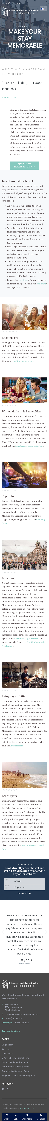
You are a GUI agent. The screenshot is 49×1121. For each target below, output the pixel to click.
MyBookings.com (27, 1108)
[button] (3, 932)
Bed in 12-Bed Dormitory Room (16, 1071)
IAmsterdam (17, 745)
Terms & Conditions (11, 1031)
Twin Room (7, 1049)
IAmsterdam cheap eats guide (29, 445)
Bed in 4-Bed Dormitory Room (15, 1062)
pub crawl (41, 283)
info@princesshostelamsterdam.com (23, 1014)
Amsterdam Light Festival (26, 638)
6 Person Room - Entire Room (15, 1058)
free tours (23, 279)
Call (16, 1118)
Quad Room (7, 1053)
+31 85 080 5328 (22, 1022)
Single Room (7, 1044)
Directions (27, 1118)
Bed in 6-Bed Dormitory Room (15, 1066)
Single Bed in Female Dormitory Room (19, 1075)
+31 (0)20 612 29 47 (12, 3)
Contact (41, 1118)
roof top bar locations (23, 361)
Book (6, 1118)
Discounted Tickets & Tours (23, 165)
